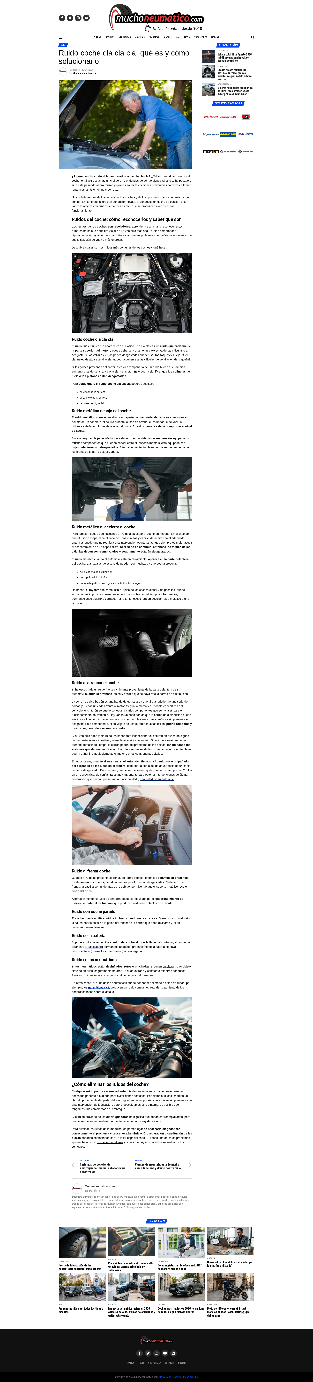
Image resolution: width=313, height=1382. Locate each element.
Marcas (215, 37)
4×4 (178, 37)
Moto (187, 37)
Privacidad (165, 1377)
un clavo (168, 966)
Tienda (97, 37)
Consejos (140, 37)
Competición (154, 1362)
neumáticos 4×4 (98, 987)
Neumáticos (125, 37)
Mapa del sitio (190, 1377)
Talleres (182, 1362)
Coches (167, 37)
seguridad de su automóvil (157, 779)
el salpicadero (94, 946)
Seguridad (154, 37)
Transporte (200, 37)
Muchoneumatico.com (85, 73)
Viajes (141, 1362)
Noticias (109, 37)
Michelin (169, 1362)
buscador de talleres (110, 1142)
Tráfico (130, 1362)
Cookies (177, 1377)
